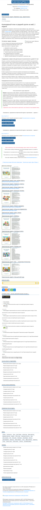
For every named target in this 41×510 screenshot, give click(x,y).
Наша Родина (25, 437)
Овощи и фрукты (18, 439)
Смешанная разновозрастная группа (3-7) (11, 380)
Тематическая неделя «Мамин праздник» (13, 206)
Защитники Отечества (25, 436)
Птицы (4, 441)
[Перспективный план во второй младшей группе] (15, 346)
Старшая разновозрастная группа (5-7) (11, 378)
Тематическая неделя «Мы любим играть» (13, 180)
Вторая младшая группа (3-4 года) (10, 367)
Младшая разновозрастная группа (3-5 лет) (11, 372)
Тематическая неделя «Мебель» (10, 216)
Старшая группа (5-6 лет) (8, 374)
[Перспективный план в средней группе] (13, 352)
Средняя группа (5, 14)
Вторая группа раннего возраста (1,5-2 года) (12, 363)
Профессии (35, 439)
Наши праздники (6, 439)
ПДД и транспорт (29, 439)
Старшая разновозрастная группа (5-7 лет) (11, 425)
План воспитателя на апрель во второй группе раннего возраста (21, 326)
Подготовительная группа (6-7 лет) (10, 376)
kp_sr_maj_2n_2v (5, 133)
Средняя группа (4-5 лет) (8, 369)
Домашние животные (6, 436)
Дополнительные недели (8, 466)
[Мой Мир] (14, 290)
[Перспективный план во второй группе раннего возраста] (17, 336)
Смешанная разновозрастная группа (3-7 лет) (12, 404)
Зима (31, 436)
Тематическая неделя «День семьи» (11, 212)
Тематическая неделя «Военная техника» (13, 190)
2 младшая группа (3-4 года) (8, 391)
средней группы (8, 31)
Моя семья (14, 437)
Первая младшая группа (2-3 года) (10, 365)
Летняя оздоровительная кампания (10, 472)
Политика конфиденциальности (9, 491)
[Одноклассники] (6, 290)
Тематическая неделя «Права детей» (26, 332)
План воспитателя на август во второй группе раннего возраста (20, 304)
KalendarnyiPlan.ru (20, 2)
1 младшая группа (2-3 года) (8, 389)
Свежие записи (6, 303)
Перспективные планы (7, 470)
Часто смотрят (6, 301)
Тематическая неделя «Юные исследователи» (14, 209)
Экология (4, 18)
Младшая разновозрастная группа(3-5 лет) (11, 395)
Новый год (12, 439)
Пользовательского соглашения (28, 118)
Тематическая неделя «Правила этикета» (13, 184)
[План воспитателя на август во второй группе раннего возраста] (5, 304)
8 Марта (4, 434)
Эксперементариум (27, 441)
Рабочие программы (7, 468)
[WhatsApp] (11, 290)
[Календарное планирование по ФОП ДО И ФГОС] (15, 495)
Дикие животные (31, 434)
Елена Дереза (7, 21)
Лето (10, 437)
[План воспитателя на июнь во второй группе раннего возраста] (19, 315)
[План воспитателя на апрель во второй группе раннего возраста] (5, 326)
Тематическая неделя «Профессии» (11, 246)
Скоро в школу (15, 441)
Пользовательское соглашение (22, 491)
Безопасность (9, 434)
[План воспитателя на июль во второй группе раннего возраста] (19, 310)
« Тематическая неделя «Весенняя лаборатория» (12, 162)
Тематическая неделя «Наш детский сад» (13, 277)
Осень (23, 439)
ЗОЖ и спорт (17, 436)
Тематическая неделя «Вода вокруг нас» (13, 187)
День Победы (18, 434)
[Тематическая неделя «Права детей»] (11, 332)
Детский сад (25, 434)
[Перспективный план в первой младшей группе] (15, 341)
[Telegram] (9, 290)
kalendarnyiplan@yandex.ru (23, 6)
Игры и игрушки (5, 437)
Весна (14, 434)
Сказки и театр (9, 441)
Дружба (12, 436)
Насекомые (19, 437)
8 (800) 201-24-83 (23, 8)
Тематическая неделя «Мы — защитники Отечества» (16, 261)
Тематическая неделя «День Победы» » (31, 162)
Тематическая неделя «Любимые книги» (13, 231)
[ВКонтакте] (3, 290)
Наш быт (30, 437)
